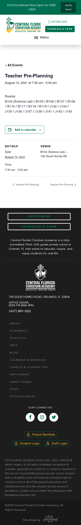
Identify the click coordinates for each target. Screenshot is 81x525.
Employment (20, 374)
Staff (14, 389)
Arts (14, 345)
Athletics (18, 337)
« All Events (14, 65)
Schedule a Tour (60, 28)
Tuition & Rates (23, 396)
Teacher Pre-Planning (27, 184)
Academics (19, 330)
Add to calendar (25, 130)
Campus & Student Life (29, 367)
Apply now (39, 216)
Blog (14, 352)
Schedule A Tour (39, 226)
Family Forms (21, 381)
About (15, 323)
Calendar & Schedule (28, 359)
